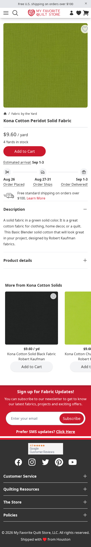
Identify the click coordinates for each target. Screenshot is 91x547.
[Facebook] (18, 462)
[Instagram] (32, 462)
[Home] (5, 113)
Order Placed (14, 184)
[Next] (89, 335)
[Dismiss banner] (86, 3)
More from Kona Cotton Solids (33, 285)
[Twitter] (45, 462)
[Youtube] (72, 462)
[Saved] (79, 13)
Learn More (36, 198)
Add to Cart (24, 151)
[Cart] (87, 13)
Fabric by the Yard (24, 114)
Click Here (65, 431)
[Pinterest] (59, 462)
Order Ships (42, 184)
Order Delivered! (74, 184)
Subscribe (71, 418)
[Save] (85, 29)
